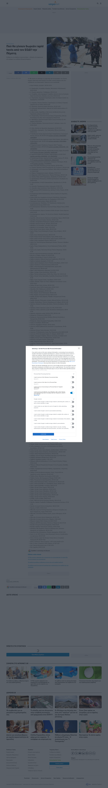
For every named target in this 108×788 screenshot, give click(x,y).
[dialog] (54, 394)
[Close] (79, 348)
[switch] (72, 377)
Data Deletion (46, 439)
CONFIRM (43, 434)
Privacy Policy (62, 439)
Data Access (54, 439)
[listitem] (54, 374)
